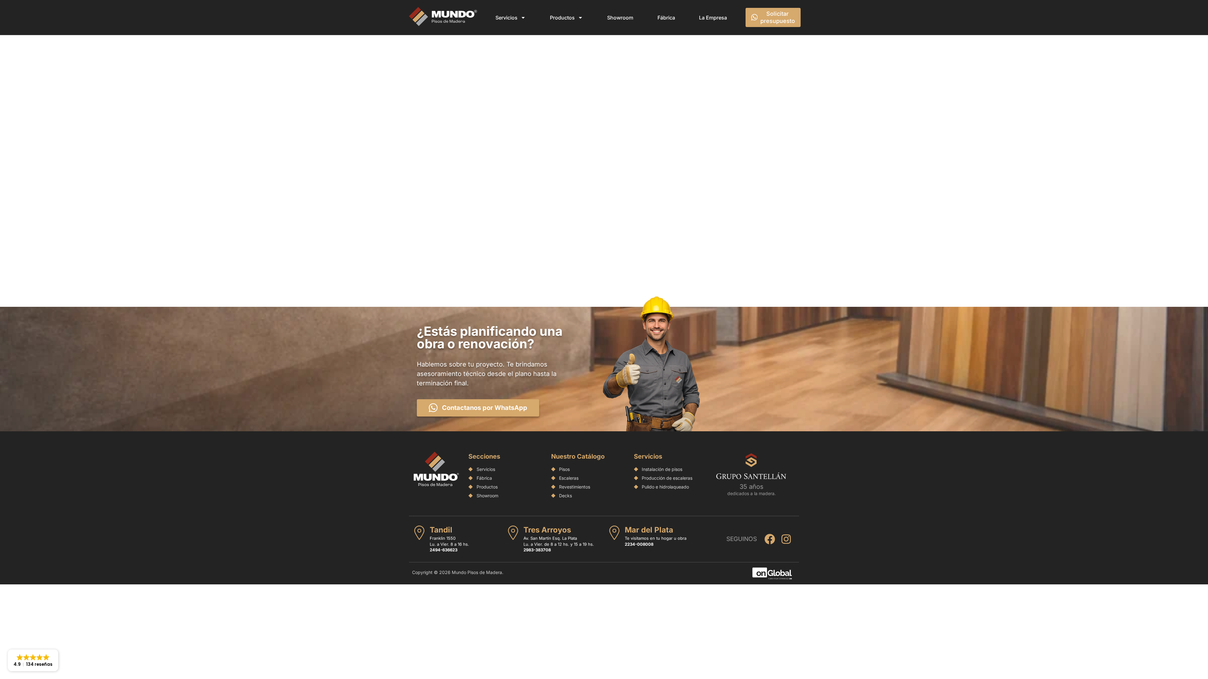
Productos (562, 17)
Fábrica (666, 17)
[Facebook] (769, 539)
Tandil (441, 529)
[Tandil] (419, 533)
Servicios (506, 17)
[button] (33, 660)
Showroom (620, 17)
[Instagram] (786, 539)
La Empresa (713, 17)
